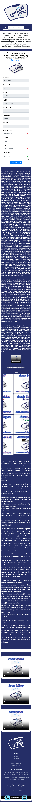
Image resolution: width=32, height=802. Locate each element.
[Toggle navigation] (5, 28)
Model (5, 100)
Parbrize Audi (16, 60)
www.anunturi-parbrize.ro (8, 172)
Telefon (5, 138)
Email (4, 145)
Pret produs (6, 115)
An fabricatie (7, 108)
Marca (5, 92)
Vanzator (6, 123)
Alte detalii (6, 153)
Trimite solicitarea (16, 163)
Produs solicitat (8, 85)
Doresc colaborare (16, 763)
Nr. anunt (6, 77)
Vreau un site (16, 765)
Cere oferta (16, 759)
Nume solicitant (8, 130)
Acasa (16, 756)
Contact (16, 761)
